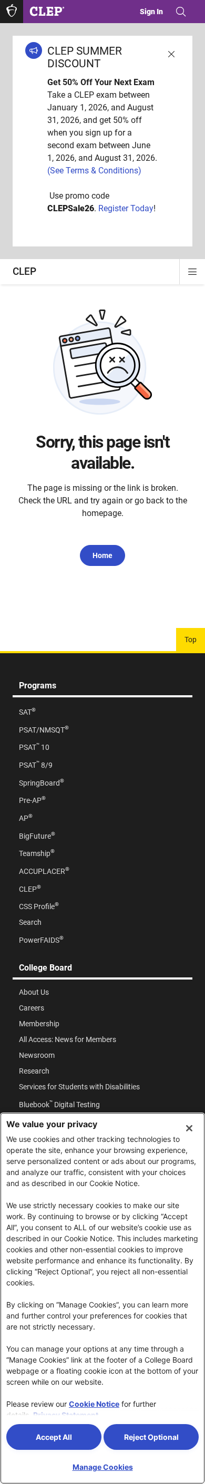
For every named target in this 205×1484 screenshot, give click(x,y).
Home (102, 555)
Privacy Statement (65, 1414)
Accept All (54, 1437)
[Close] (189, 1128)
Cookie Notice (94, 1403)
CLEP (24, 271)
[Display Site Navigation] (192, 271)
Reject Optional (151, 1437)
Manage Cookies (103, 1466)
